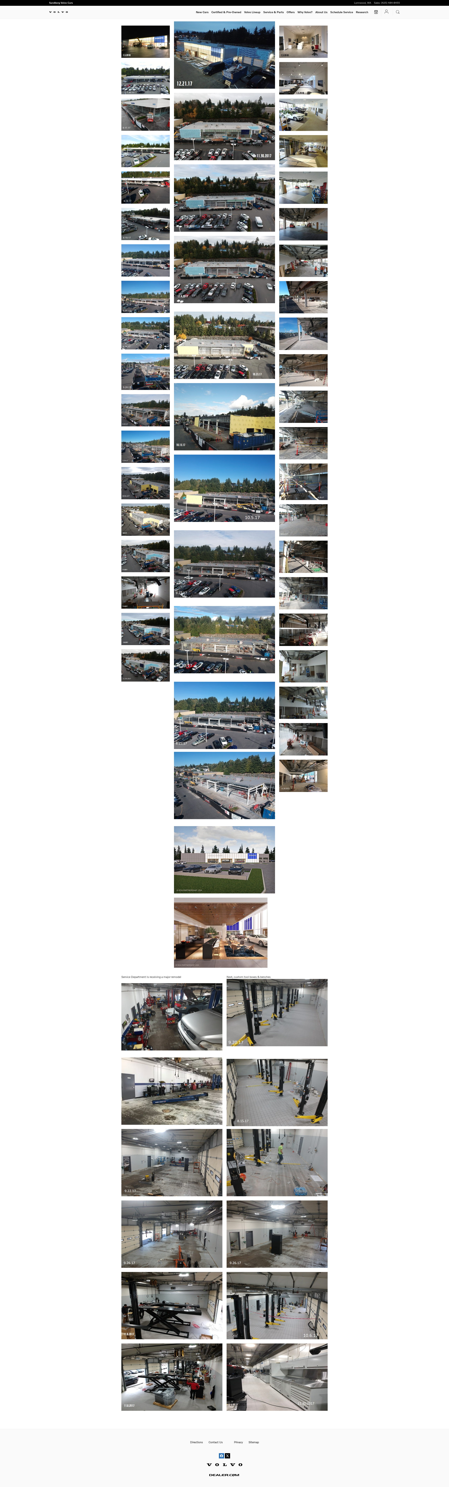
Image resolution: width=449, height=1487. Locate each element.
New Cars (202, 12)
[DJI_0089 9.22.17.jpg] (303, 443)
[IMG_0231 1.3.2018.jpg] (145, 42)
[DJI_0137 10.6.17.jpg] (277, 1305)
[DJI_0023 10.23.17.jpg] (224, 345)
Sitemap (254, 1442)
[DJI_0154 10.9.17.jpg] (303, 557)
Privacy (238, 1442)
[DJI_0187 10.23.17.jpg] (303, 630)
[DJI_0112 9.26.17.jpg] (171, 1234)
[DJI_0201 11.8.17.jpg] (171, 1377)
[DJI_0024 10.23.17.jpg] (145, 519)
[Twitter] (227, 1452)
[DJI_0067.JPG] (145, 114)
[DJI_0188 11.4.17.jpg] (224, 269)
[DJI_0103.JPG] (145, 187)
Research (362, 12)
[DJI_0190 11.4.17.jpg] (145, 556)
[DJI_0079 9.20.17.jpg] (145, 372)
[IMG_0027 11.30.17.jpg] (303, 776)
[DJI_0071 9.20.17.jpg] (303, 407)
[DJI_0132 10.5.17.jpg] (224, 488)
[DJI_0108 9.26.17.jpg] (303, 482)
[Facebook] (221, 1452)
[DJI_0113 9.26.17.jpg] (277, 1234)
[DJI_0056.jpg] (277, 1092)
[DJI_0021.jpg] (171, 1016)
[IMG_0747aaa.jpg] (171, 1091)
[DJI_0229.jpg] (277, 1162)
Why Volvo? (305, 12)
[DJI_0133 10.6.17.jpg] (145, 483)
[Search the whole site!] (398, 12)
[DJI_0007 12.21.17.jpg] (224, 55)
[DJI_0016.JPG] (303, 151)
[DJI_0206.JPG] (145, 297)
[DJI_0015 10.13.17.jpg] (224, 416)
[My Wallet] (376, 12)
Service (273, 12)
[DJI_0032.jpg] (224, 785)
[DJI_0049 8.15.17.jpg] (224, 715)
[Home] (58, 12)
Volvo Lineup (252, 12)
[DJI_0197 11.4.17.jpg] (145, 592)
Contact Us (216, 1442)
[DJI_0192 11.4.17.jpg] (303, 739)
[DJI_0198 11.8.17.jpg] (224, 198)
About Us (321, 12)
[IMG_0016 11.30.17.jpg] (277, 1377)
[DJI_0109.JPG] (303, 297)
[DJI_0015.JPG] (145, 151)
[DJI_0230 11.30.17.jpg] (224, 126)
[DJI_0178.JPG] (303, 334)
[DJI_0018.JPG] (303, 115)
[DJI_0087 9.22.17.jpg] (224, 564)
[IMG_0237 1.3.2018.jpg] (303, 78)
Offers (291, 12)
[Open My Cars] (385, 12)
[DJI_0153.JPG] (145, 260)
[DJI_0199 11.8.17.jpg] (145, 629)
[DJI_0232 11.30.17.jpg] (145, 665)
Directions (196, 1442)
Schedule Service (341, 12)
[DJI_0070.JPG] (303, 261)
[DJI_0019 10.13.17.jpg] (303, 593)
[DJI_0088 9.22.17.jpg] (145, 410)
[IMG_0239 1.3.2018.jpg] (303, 42)
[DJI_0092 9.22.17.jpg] (171, 1162)
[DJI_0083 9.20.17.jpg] (224, 639)
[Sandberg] (224, 859)
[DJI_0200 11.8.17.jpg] (171, 1305)
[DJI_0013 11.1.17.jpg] (303, 666)
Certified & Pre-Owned (226, 12)
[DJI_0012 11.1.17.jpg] (303, 703)
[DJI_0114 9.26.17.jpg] (145, 447)
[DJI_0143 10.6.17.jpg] (303, 520)
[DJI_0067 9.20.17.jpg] (277, 1012)
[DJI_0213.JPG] (303, 370)
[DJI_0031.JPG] (145, 333)
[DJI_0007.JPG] (145, 78)
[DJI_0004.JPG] (303, 188)
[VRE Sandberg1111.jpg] (220, 933)
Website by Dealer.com (224, 1475)
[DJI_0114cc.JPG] (145, 224)
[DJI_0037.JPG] (303, 224)
